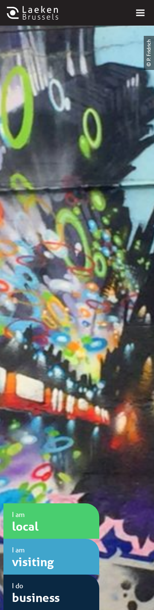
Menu (140, 13)
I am (25, 522)
